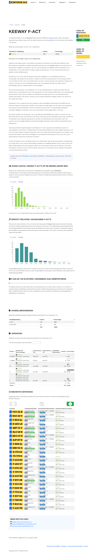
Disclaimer (64, 546)
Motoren (42, 2)
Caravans (72, 2)
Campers (62, 2)
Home (11, 25)
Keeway (17, 25)
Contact (86, 546)
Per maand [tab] (13, 182)
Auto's (33, 2)
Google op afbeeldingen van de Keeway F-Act (24, 524)
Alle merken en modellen (53, 546)
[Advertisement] (48, 14)
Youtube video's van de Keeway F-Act (22, 522)
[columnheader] (25, 51)
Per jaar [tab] (21, 182)
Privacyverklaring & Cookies (75, 546)
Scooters (52, 2)
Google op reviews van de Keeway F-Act (22, 526)
